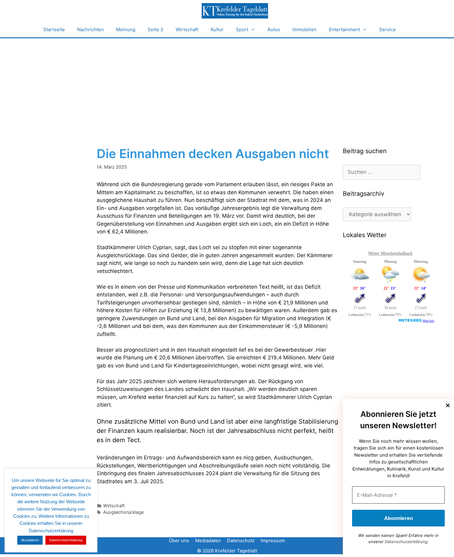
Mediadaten (208, 540)
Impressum (273, 540)
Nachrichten (90, 29)
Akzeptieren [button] (30, 540)
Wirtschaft (187, 29)
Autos (273, 29)
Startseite (54, 29)
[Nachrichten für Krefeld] (234, 11)
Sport (242, 29)
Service (387, 29)
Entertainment (344, 29)
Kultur (217, 29)
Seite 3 (155, 29)
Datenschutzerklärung (406, 541)
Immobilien (304, 29)
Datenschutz (240, 540)
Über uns (179, 540)
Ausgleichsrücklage (123, 512)
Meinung (125, 29)
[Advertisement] (227, 84)
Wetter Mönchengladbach (390, 253)
